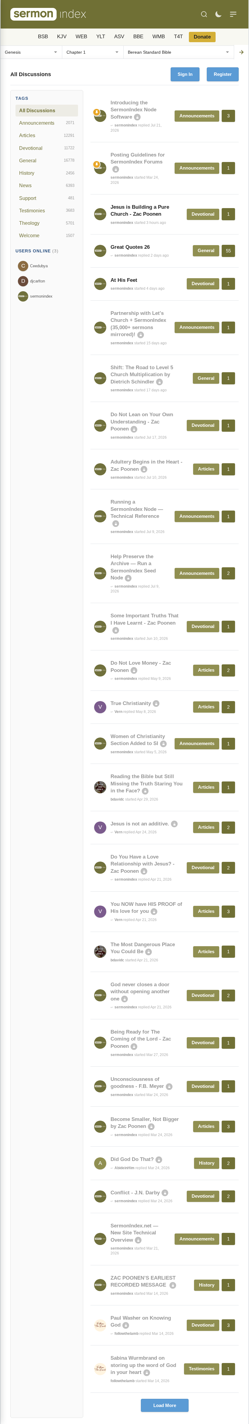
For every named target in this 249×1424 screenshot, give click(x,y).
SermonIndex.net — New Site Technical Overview (134, 1233)
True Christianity (131, 703)
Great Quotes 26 (130, 247)
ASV (119, 36)
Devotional (46, 148)
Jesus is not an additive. (140, 824)
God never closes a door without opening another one (140, 992)
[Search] (204, 14)
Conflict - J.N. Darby (135, 1193)
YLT (100, 36)
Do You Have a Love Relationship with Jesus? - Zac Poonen (143, 864)
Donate (202, 37)
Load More (164, 1405)
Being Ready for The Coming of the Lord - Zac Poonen (141, 1039)
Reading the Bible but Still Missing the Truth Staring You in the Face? (146, 784)
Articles (46, 135)
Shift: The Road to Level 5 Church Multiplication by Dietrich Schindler (142, 375)
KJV (62, 36)
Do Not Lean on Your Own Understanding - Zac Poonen (142, 422)
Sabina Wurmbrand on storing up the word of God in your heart (143, 1365)
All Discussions (37, 110)
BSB (43, 36)
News (46, 185)
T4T (178, 36)
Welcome (46, 235)
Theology (46, 223)
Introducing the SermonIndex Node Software (133, 110)
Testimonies (46, 210)
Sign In (185, 74)
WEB (81, 36)
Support (46, 198)
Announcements (46, 123)
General (46, 160)
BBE (138, 36)
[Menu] (233, 14)
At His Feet (124, 280)
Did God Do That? (132, 1159)
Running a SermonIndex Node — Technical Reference (137, 509)
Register (223, 74)
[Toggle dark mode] (218, 14)
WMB (158, 36)
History (46, 173)
